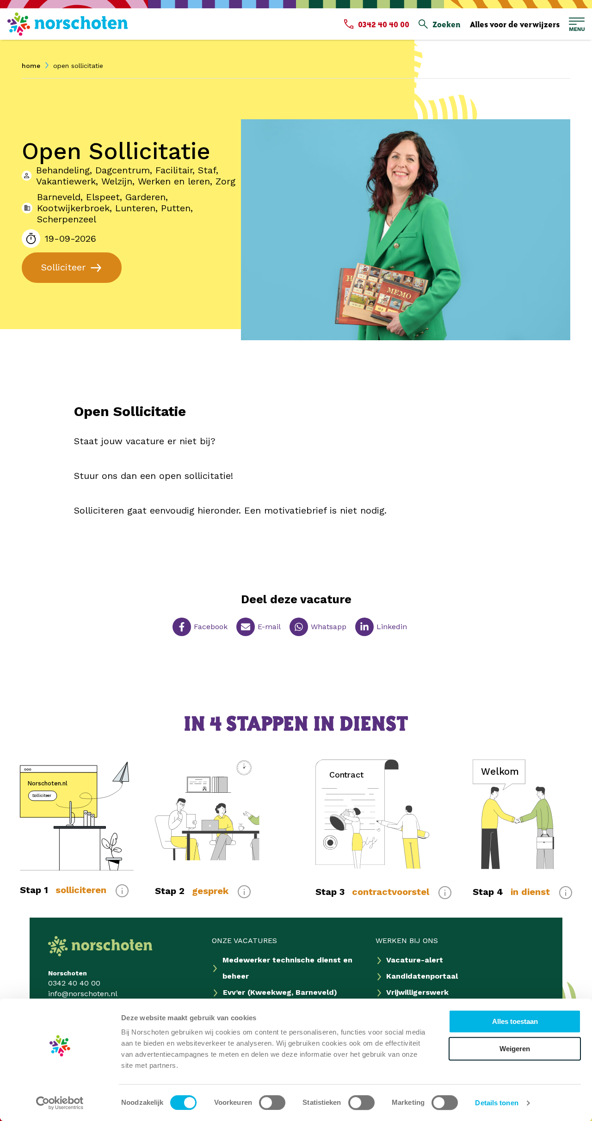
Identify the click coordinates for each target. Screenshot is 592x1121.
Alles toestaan (515, 1021)
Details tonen (496, 1103)
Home (31, 65)
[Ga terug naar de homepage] (67, 24)
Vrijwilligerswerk (417, 992)
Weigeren (515, 1049)
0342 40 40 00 (74, 983)
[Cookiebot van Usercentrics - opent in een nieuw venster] (59, 1103)
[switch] (272, 1102)
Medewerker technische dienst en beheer (287, 968)
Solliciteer (63, 267)
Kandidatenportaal (422, 976)
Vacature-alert (414, 960)
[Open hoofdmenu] (577, 24)
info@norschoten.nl (82, 993)
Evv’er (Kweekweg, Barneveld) (280, 992)
